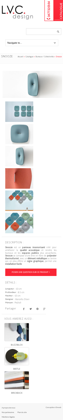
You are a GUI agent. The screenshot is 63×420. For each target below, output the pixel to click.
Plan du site (22, 412)
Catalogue (58, 10)
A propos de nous (8, 408)
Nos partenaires (8, 412)
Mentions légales (8, 417)
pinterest (37, 309)
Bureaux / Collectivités (45, 56)
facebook (24, 309)
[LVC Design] (17, 20)
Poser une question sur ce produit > (31, 272)
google (44, 309)
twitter (30, 309)
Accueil (20, 56)
